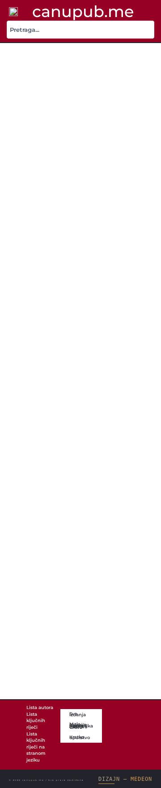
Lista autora (39, 707)
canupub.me (83, 11)
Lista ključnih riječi (35, 720)
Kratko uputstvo (79, 737)
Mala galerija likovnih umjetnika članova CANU (81, 725)
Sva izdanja (77, 714)
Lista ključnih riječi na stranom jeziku (36, 747)
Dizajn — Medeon (125, 779)
